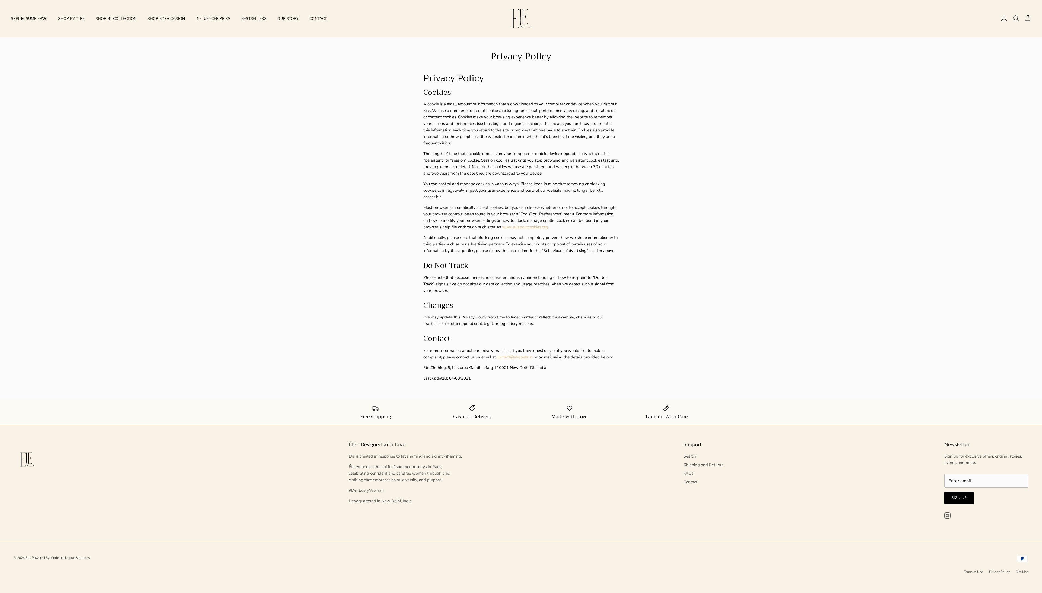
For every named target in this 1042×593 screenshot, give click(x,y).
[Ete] (521, 18)
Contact (690, 482)
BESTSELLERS (253, 18)
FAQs (689, 473)
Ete (28, 558)
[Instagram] (947, 515)
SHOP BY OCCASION (166, 18)
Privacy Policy (999, 572)
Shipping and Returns (703, 465)
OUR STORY (287, 18)
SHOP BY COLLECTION (116, 18)
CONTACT (318, 18)
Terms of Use (973, 572)
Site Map (1022, 572)
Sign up (959, 497)
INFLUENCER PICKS (213, 18)
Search (690, 456)
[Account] (1003, 18)
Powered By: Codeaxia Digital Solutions (61, 558)
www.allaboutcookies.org (525, 227)
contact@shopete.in (515, 357)
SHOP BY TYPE (71, 18)
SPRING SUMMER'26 (29, 18)
